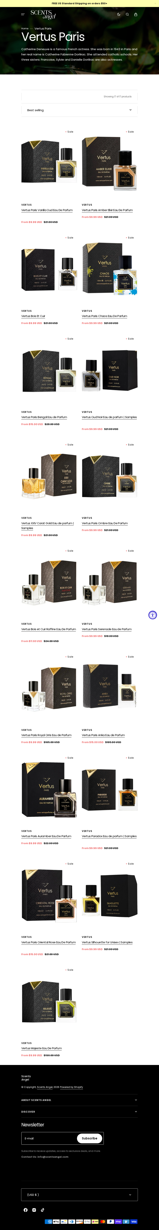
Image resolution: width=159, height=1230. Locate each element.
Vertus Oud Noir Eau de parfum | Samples (109, 417)
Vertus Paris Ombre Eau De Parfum (105, 523)
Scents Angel (45, 1087)
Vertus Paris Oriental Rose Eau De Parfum (48, 942)
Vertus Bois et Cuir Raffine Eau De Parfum (48, 629)
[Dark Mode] (118, 14)
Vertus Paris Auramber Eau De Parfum (46, 836)
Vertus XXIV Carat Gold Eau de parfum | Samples (47, 525)
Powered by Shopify (71, 1087)
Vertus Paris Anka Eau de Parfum (103, 735)
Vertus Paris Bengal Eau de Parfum (44, 417)
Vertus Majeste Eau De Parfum (41, 1048)
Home (24, 28)
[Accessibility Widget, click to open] (152, 615)
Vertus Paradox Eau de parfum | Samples (109, 836)
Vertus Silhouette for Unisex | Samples (107, 942)
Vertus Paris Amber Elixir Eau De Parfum (107, 210)
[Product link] (49, 175)
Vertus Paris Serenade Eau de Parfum (106, 629)
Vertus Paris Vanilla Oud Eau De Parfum (47, 210)
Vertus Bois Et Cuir (33, 316)
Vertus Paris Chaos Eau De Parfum (104, 316)
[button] (23, 14)
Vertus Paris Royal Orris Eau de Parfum (46, 735)
